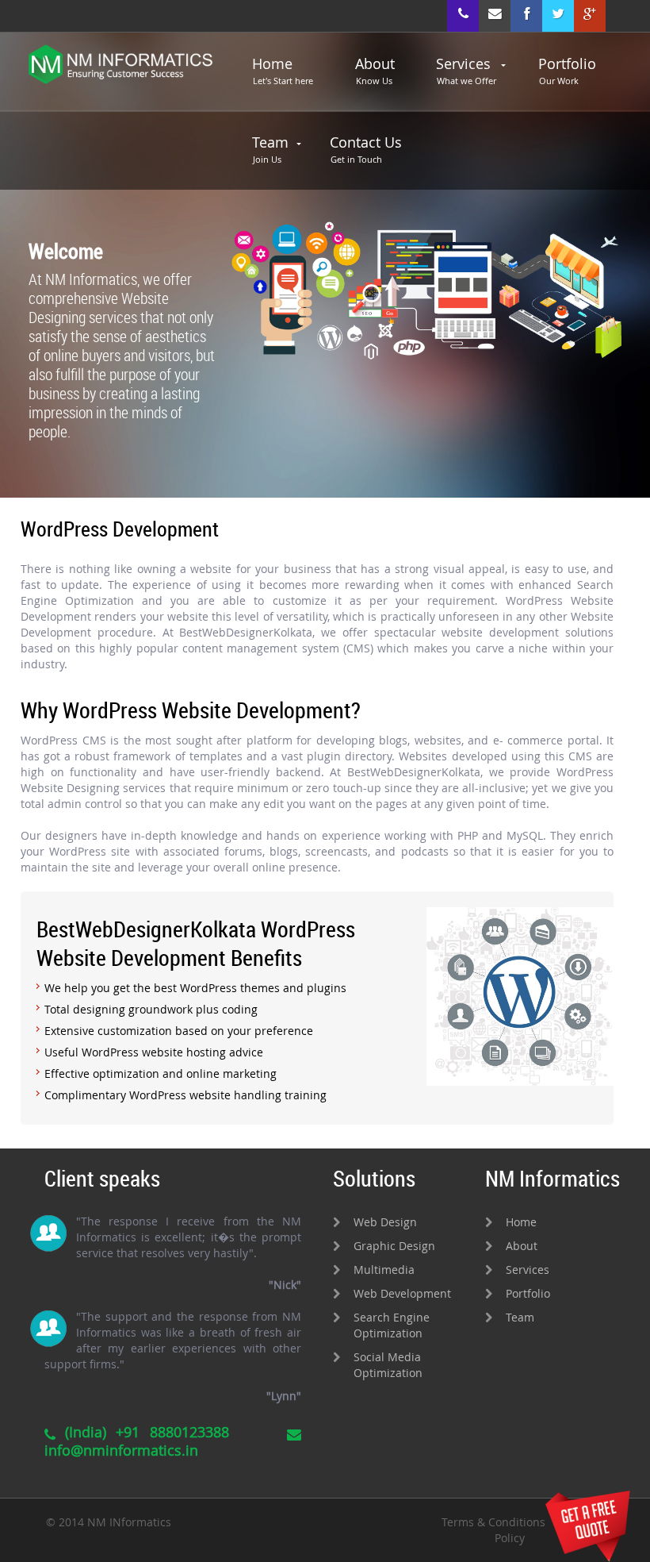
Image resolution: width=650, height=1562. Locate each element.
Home (282, 70)
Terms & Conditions (493, 1521)
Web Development (402, 1293)
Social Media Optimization (388, 1364)
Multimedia (384, 1269)
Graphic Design (394, 1245)
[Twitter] (558, 16)
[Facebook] (526, 16)
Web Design (385, 1221)
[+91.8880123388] (463, 16)
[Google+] (590, 16)
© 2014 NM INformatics (108, 1521)
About (375, 70)
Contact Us (366, 149)
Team (270, 149)
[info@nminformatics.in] (494, 16)
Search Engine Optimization (392, 1325)
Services (466, 70)
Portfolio (567, 70)
